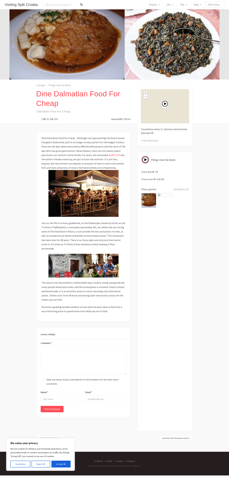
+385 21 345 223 (49, 119)
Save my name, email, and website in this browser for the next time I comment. (82, 381)
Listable (124, 466)
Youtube (119, 461)
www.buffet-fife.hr (121, 119)
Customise (20, 464)
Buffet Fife (114, 155)
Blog (196, 4)
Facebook (98, 461)
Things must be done (59, 85)
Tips (182, 4)
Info (168, 4)
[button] (167, 104)
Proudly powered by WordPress (102, 466)
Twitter (109, 461)
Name (44, 392)
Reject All (40, 464)
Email (88, 392)
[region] (40, 454)
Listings (41, 85)
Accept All (61, 464)
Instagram (130, 461)
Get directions (150, 140)
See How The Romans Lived (175, 438)
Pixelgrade (135, 466)
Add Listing (213, 4)
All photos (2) (181, 189)
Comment (46, 343)
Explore (153, 4)
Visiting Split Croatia (21, 4)
